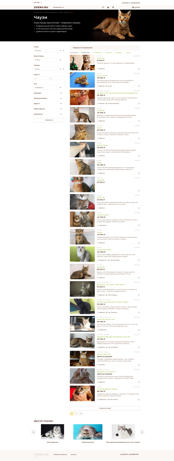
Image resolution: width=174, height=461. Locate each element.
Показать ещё (105, 408)
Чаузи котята (102, 75)
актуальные (85, 52)
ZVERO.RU (41, 7)
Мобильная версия (60, 454)
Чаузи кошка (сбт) (104, 250)
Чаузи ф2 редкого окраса (107, 389)
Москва (37, 2)
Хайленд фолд (88, 442)
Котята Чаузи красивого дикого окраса (112, 302)
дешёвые (119, 52)
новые (128, 52)
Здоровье (37, 93)
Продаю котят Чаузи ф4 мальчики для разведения (117, 93)
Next (142, 432)
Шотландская (52, 442)
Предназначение (40, 98)
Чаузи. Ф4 (101, 197)
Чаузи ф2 (100, 58)
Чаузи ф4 (100, 180)
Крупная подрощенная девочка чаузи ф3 (113, 337)
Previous (33, 432)
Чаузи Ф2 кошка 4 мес (106, 319)
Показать (49, 120)
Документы (38, 114)
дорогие (109, 52)
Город (36, 47)
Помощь (74, 454)
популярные (97, 52)
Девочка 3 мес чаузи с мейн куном (111, 284)
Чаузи (99, 128)
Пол (35, 84)
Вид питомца (39, 56)
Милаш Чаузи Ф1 (103, 354)
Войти (137, 7)
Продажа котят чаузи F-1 (107, 371)
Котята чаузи (102, 145)
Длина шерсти (39, 109)
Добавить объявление (129, 454)
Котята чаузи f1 (103, 215)
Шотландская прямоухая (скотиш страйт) (123, 442)
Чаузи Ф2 (100, 110)
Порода (37, 65)
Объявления (57, 7)
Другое (37, 103)
